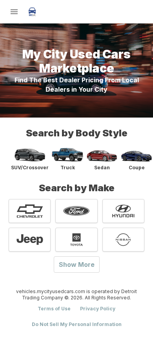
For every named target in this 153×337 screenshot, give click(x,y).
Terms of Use (54, 309)
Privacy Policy (97, 309)
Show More (77, 264)
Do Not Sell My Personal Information (77, 324)
